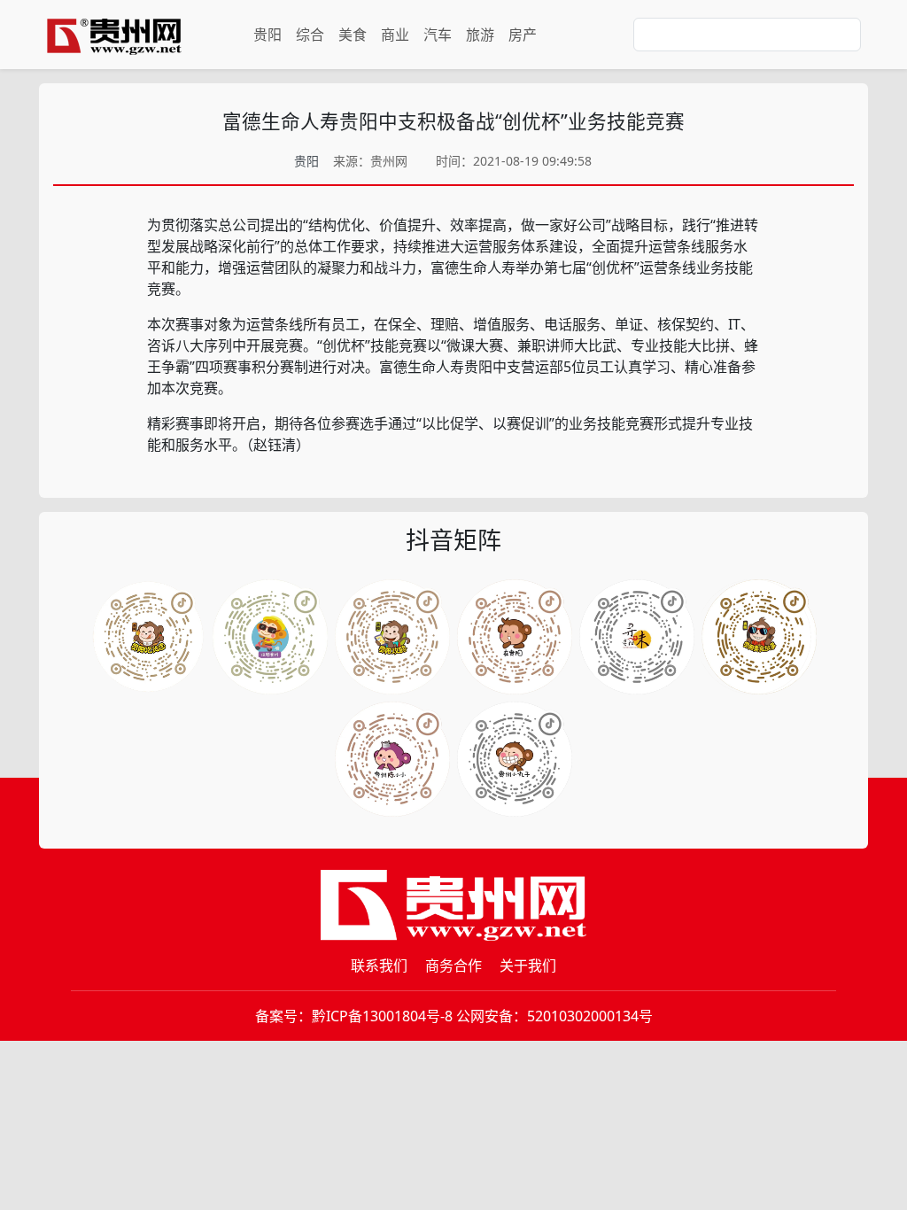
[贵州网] (114, 34)
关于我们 (528, 965)
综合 (310, 34)
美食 (352, 34)
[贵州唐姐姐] (515, 637)
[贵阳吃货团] (148, 637)
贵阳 (267, 34)
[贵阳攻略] (392, 637)
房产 (522, 34)
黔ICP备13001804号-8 (382, 1016)
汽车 (437, 34)
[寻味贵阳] (515, 759)
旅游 (480, 34)
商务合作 (453, 965)
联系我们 (379, 965)
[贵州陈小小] (637, 637)
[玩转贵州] (270, 637)
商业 (395, 34)
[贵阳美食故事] (392, 759)
